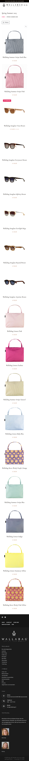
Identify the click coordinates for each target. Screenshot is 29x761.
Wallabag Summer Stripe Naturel (14, 400)
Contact (9, 622)
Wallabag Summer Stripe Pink (14, 91)
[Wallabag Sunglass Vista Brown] (14, 110)
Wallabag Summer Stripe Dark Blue (14, 57)
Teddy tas (4, 662)
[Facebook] (2, 617)
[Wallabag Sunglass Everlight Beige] (14, 213)
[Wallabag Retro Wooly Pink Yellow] (14, 590)
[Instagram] (5, 617)
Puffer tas (4, 655)
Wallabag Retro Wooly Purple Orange (14, 468)
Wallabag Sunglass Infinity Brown (14, 194)
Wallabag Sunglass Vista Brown (14, 126)
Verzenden (5, 675)
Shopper (4, 656)
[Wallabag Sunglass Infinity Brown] (14, 179)
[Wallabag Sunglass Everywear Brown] (14, 145)
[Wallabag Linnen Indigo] (14, 521)
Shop (3, 622)
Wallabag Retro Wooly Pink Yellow (14, 605)
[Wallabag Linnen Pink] (14, 316)
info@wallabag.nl (11, 707)
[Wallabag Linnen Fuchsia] (14, 350)
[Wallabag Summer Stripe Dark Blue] (14, 42)
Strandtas (4, 660)
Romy (3, 751)
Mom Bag (4, 653)
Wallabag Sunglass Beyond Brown (14, 263)
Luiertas (4, 651)
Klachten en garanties (7, 677)
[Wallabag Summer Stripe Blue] (14, 487)
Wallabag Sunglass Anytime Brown (14, 297)
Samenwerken (6, 679)
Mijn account (6, 624)
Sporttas (4, 658)
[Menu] (24, 5)
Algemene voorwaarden (8, 684)
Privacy (4, 683)
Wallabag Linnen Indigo (14, 536)
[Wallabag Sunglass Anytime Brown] (14, 282)
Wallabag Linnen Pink (14, 331)
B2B (13, 624)
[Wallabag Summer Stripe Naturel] (14, 384)
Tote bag (4, 664)
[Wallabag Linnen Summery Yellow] (14, 555)
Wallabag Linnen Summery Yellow (14, 571)
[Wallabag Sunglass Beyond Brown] (14, 247)
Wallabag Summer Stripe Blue (14, 502)
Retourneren (5, 673)
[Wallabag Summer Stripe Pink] (14, 76)
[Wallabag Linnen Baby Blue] (14, 419)
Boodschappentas (7, 649)
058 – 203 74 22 (11, 702)
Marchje (4, 738)
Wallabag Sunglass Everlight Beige (14, 228)
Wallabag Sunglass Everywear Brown (14, 160)
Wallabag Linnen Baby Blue (14, 434)
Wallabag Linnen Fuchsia (14, 365)
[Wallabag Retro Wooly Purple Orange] (14, 453)
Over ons (16, 622)
